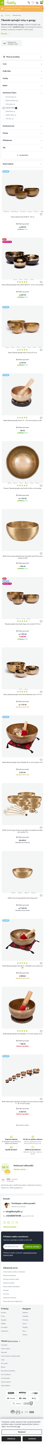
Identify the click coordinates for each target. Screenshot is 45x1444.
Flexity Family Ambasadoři (11, 1286)
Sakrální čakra (11, 108)
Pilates (3, 1367)
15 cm (32, 279)
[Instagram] (8, 1222)
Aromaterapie (5, 1378)
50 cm (15, 483)
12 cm (20, 279)
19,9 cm (13, 892)
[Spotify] (17, 1222)
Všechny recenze (20, 1169)
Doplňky (25, 1327)
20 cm (26, 279)
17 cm (18, 347)
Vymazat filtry (23, 155)
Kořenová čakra (12, 100)
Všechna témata (13, 1341)
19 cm (34, 347)
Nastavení (21, 1432)
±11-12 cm (23, 211)
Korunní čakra (11, 97)
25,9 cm (20, 892)
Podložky (25, 1316)
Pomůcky (25, 1320)
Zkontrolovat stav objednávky (12, 1301)
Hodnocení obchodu (9, 1297)
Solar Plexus (10, 111)
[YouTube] (13, 1222)
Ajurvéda (4, 1352)
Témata (24, 1335)
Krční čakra (10, 104)
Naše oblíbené (5, 1385)
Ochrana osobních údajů (11, 1279)
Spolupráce (4, 1331)
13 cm (29, 347)
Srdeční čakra (11, 115)
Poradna (6, 1290)
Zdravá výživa (5, 1348)
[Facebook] (4, 1222)
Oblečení (25, 1312)
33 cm (32, 483)
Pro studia (4, 1363)
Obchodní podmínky (9, 1275)
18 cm (26, 483)
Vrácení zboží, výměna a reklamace (14, 1272)
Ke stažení (4, 1327)
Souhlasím (32, 1439)
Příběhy (3, 1323)
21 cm (40, 347)
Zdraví (24, 1323)
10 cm (15, 279)
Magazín (4, 1320)
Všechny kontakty (9, 1227)
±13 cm (36, 211)
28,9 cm (27, 892)
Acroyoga (4, 1345)
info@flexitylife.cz (14, 1212)
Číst (4, 34)
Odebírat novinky (32, 1247)
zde (18, 1427)
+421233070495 (14, 1216)
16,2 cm (33, 892)
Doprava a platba (8, 1283)
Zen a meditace (6, 1374)
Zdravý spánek (5, 1382)
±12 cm (30, 211)
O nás (3, 1316)
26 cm (9, 483)
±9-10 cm (6, 211)
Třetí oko (9, 119)
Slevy (24, 1331)
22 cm (37, 483)
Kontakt (3, 1312)
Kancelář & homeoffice (8, 1371)
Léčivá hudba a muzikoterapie (10, 1356)
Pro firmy (6, 1294)
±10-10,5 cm (14, 211)
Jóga (2, 1360)
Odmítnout (11, 1439)
